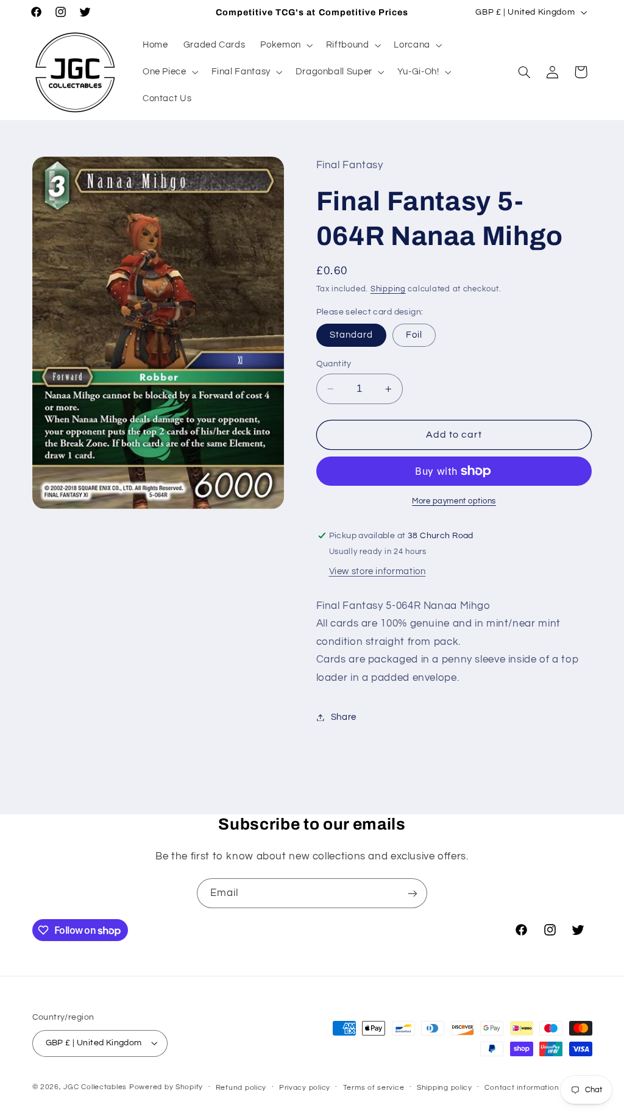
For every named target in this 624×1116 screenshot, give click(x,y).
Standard (351, 334)
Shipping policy (444, 1087)
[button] (285, 45)
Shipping (388, 289)
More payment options (454, 501)
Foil (414, 334)
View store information (377, 571)
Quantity (334, 364)
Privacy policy (304, 1087)
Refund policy (241, 1087)
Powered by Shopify (166, 1087)
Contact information (521, 1087)
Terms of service (374, 1087)
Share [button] (343, 717)
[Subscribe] (413, 893)
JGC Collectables (95, 1087)
